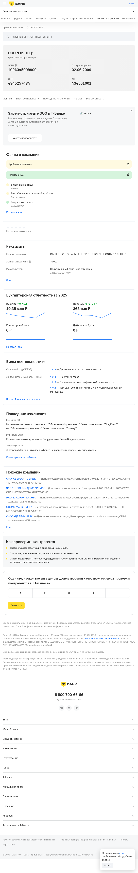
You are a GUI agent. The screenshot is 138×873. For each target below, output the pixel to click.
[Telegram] (76, 708)
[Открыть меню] (5, 4)
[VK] (61, 708)
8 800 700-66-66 (69, 694)
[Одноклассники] (69, 708)
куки (121, 852)
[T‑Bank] (17, 4)
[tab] (7, 98)
